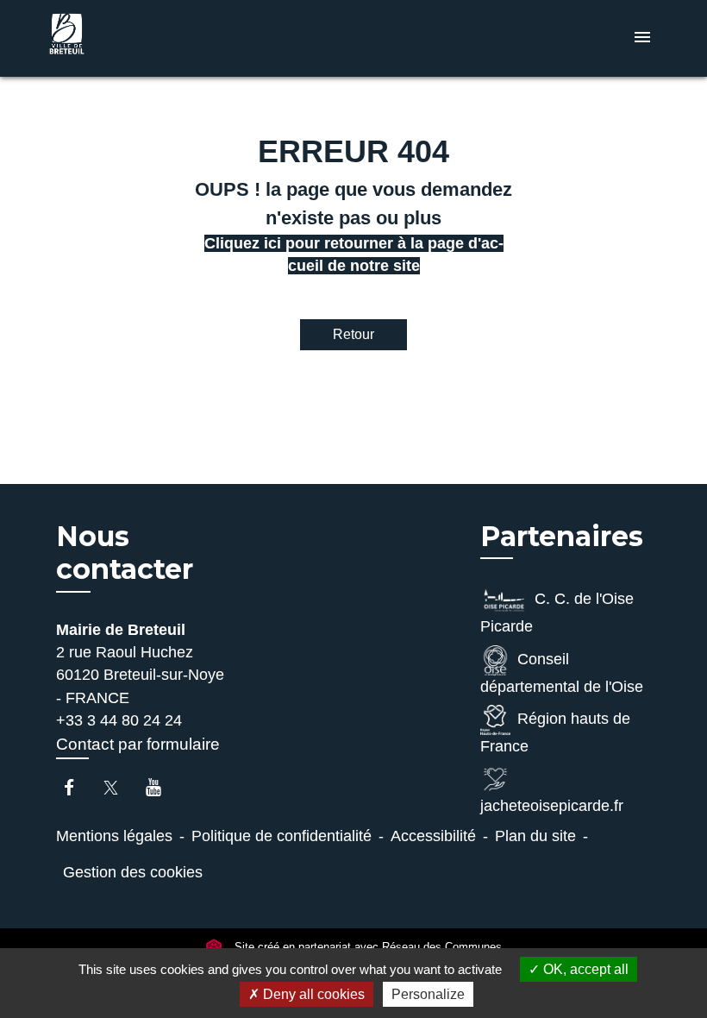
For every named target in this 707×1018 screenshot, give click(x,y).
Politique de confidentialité (281, 836)
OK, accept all (584, 969)
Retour (353, 334)
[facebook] (77, 787)
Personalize (428, 994)
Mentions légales (114, 836)
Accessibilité (433, 836)
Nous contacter (124, 553)
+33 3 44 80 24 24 (119, 720)
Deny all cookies (312, 994)
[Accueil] (151, 38)
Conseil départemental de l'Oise (561, 672)
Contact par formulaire (138, 744)
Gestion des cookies (133, 872)
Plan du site (535, 836)
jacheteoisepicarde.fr (551, 805)
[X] (119, 787)
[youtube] (162, 787)
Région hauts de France (555, 732)
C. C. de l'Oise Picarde (557, 612)
